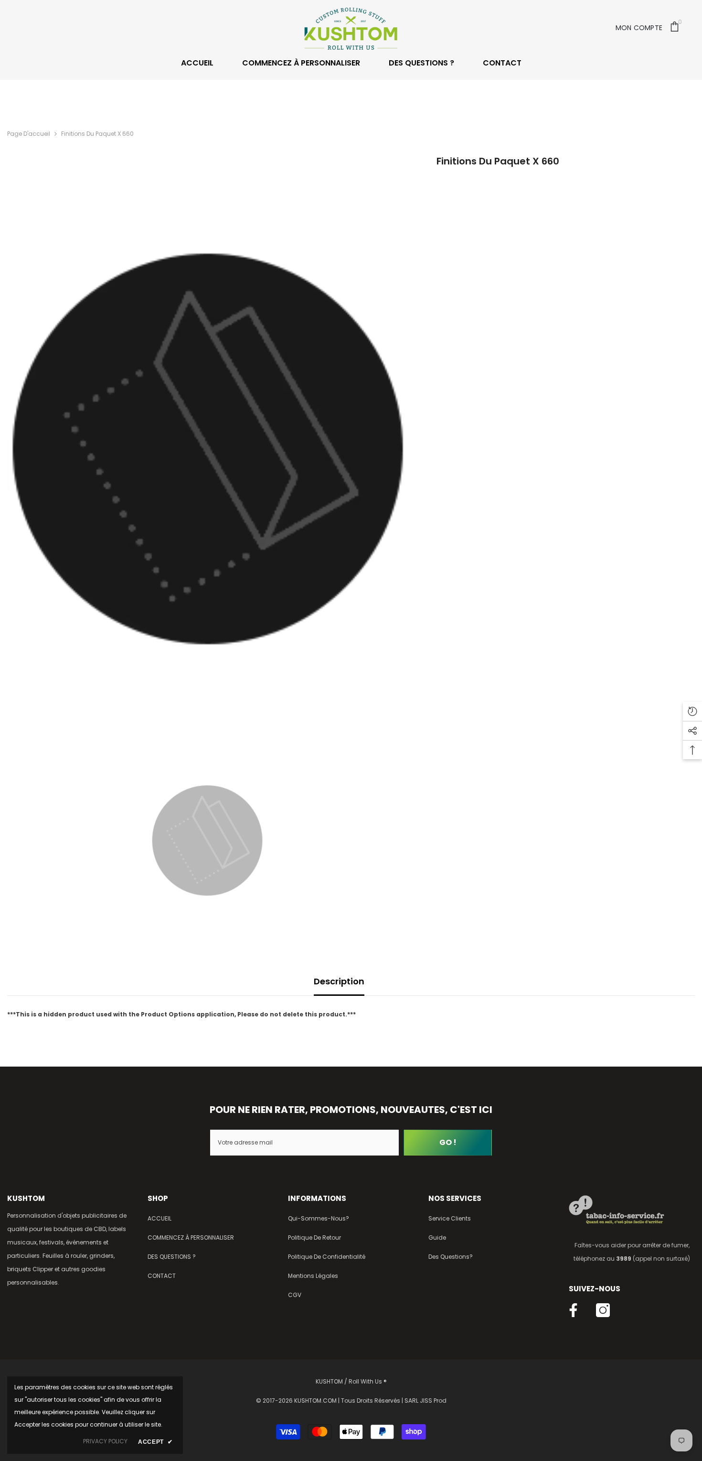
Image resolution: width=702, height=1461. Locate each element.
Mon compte (639, 28)
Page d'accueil (28, 134)
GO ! (448, 1142)
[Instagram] (603, 1310)
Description (339, 981)
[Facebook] (573, 1310)
